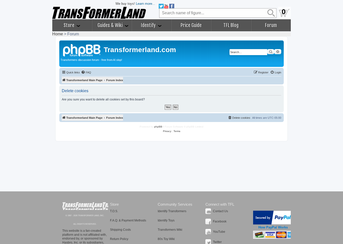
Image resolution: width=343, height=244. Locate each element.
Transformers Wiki (170, 229)
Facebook (219, 221)
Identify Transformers (172, 211)
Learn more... (145, 4)
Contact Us (220, 211)
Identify (149, 25)
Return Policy (119, 239)
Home (57, 34)
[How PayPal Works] (273, 217)
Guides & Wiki (110, 25)
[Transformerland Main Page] (82, 50)
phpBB (158, 126)
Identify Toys (166, 220)
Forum (271, 25)
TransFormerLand (85, 206)
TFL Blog (231, 25)
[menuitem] (86, 72)
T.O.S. (114, 211)
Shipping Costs (120, 229)
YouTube (219, 231)
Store (69, 25)
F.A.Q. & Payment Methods (128, 220)
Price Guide (191, 25)
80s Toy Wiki (166, 239)
